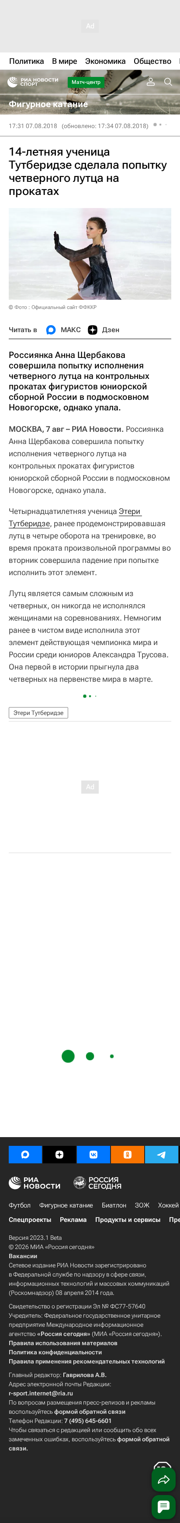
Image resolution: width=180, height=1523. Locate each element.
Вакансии (23, 1255)
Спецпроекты (30, 1220)
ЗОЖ (142, 1205)
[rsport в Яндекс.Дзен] (59, 1154)
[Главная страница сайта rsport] (52, 82)
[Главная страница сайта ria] (10, 82)
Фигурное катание (66, 1205)
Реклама (73, 1220)
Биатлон (114, 1205)
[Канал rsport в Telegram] (161, 1154)
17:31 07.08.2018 (33, 125)
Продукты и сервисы (127, 1220)
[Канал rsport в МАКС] (25, 1154)
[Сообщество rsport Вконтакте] (93, 1154)
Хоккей (168, 1205)
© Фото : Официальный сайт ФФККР (53, 307)
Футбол (20, 1205)
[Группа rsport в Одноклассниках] (127, 1154)
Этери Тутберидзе (38, 712)
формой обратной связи (89, 1411)
